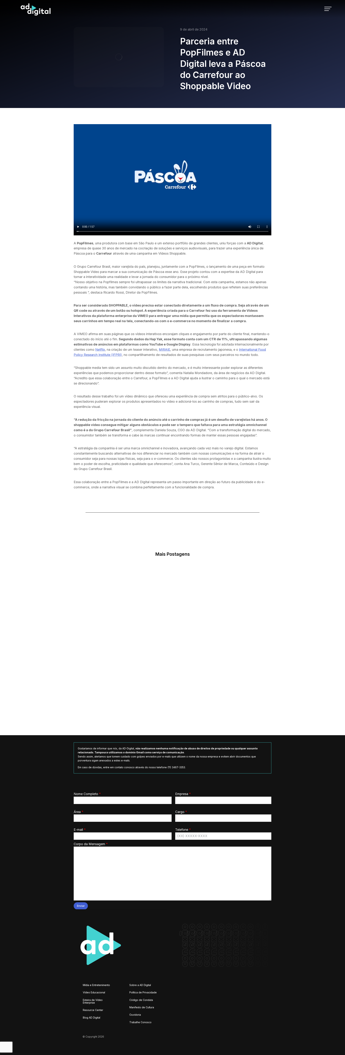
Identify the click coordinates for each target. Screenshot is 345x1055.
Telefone (183, 829)
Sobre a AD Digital (140, 985)
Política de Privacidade (143, 992)
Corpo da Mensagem (91, 844)
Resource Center (93, 1010)
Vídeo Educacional (94, 992)
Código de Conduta (141, 999)
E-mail (80, 829)
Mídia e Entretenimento (96, 985)
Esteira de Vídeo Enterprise (93, 1001)
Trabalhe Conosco (140, 1022)
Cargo (181, 812)
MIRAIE (164, 349)
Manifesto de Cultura (141, 1007)
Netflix (100, 349)
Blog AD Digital (91, 1017)
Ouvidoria (135, 1014)
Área (78, 812)
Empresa (183, 794)
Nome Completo (87, 794)
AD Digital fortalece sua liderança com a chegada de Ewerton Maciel (163, 705)
